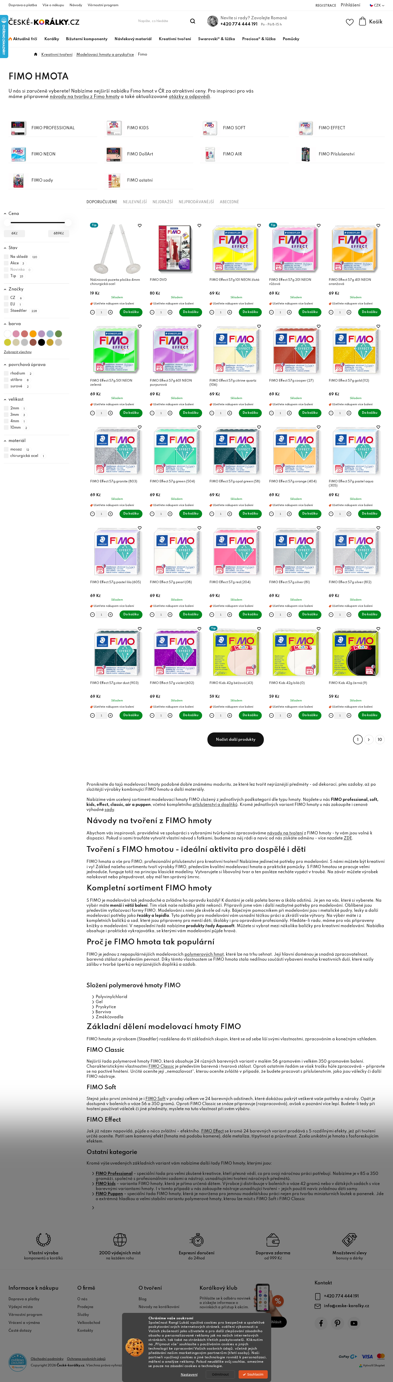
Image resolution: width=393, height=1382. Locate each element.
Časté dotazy (20, 1331)
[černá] (41, 342)
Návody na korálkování (159, 1307)
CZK (378, 5)
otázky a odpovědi (189, 97)
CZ (16, 298)
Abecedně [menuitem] (229, 202)
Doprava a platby (23, 1299)
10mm (18, 428)
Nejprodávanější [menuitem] (196, 202)
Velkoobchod (88, 1323)
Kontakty (85, 1331)
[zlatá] (50, 342)
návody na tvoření (285, 833)
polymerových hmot (204, 954)
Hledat (192, 21)
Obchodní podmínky (47, 1359)
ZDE (348, 838)
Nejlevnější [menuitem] (135, 202)
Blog (143, 1299)
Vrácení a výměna (24, 1323)
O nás (82, 1299)
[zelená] (58, 334)
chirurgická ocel (27, 456)
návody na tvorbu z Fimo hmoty (85, 97)
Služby (83, 1315)
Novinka (20, 270)
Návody (76, 5)
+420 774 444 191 (238, 24)
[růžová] (16, 334)
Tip (16, 276)
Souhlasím (255, 1374)
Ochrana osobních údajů (86, 1359)
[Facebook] (321, 1323)
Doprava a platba (22, 5)
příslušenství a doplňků (214, 805)
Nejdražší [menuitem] (163, 202)
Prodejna (85, 1307)
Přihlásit (274, 1322)
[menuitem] (23, 39)
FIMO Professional (114, 1174)
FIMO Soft (155, 1099)
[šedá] (24, 342)
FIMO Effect (212, 1131)
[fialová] (41, 334)
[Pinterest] (337, 1323)
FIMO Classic (161, 1066)
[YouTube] (354, 1323)
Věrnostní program (103, 5)
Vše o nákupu (53, 5)
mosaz (19, 449)
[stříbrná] (58, 342)
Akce (17, 263)
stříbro (19, 380)
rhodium (21, 373)
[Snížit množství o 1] (92, 312)
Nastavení (189, 1374)
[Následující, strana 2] (369, 739)
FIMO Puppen (109, 1194)
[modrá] (50, 334)
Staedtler (23, 311)
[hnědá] (33, 342)
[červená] (24, 334)
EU (15, 304)
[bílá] (7, 334)
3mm (17, 415)
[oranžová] (33, 334)
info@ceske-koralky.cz (346, 1306)
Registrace (325, 5)
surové (19, 386)
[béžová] (16, 342)
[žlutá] (7, 342)
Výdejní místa (20, 1307)
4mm (17, 421)
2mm (17, 408)
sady (109, 810)
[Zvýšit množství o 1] (110, 312)
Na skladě (23, 257)
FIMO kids (106, 1184)
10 (380, 740)
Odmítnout (220, 1374)
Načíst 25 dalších (235, 739)
